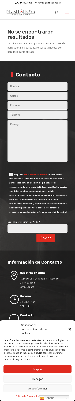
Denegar (37, 379)
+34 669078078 (24, 2)
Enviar (45, 238)
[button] (70, 329)
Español (49, 397)
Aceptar (37, 369)
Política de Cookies (25, 396)
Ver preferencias (38, 388)
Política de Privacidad (35, 175)
